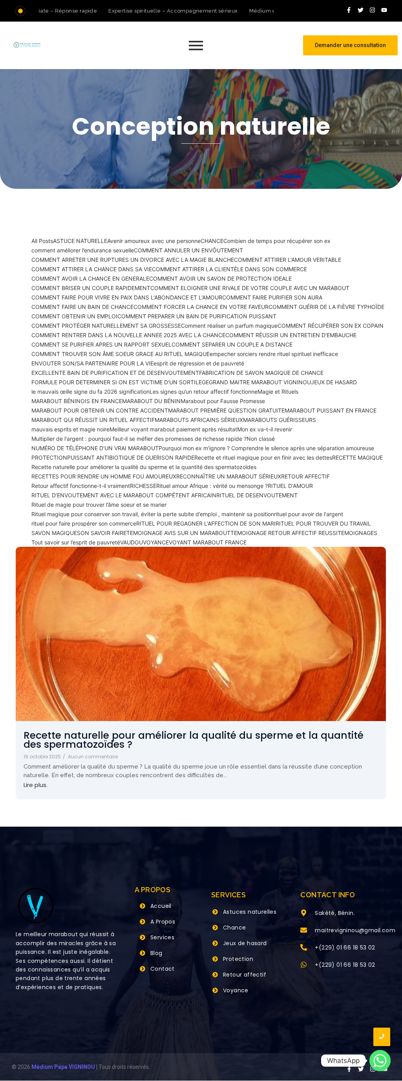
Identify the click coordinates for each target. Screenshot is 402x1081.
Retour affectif (244, 975)
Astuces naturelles (249, 912)
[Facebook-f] (349, 10)
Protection (238, 959)
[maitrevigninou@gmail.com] (303, 931)
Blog (156, 953)
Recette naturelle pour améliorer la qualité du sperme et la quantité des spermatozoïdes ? (194, 740)
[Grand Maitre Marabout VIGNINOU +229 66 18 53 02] (27, 45)
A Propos (162, 922)
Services (162, 937)
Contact (162, 969)
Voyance (236, 990)
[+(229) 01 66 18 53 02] (303, 948)
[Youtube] (384, 10)
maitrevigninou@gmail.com (355, 930)
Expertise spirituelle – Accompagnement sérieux (162, 11)
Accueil (161, 906)
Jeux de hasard (245, 943)
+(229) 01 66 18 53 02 (345, 947)
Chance (234, 927)
